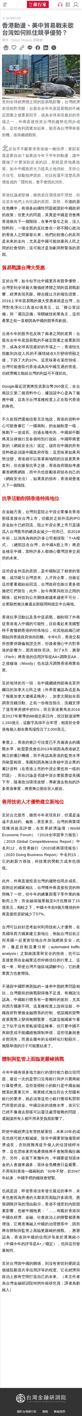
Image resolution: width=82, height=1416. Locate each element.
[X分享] (54, 47)
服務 (45, 1411)
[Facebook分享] (38, 47)
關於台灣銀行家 (26, 1411)
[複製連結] (22, 47)
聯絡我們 (59, 1411)
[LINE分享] (30, 47)
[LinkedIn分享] (46, 47)
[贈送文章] (6, 47)
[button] (76, 4)
